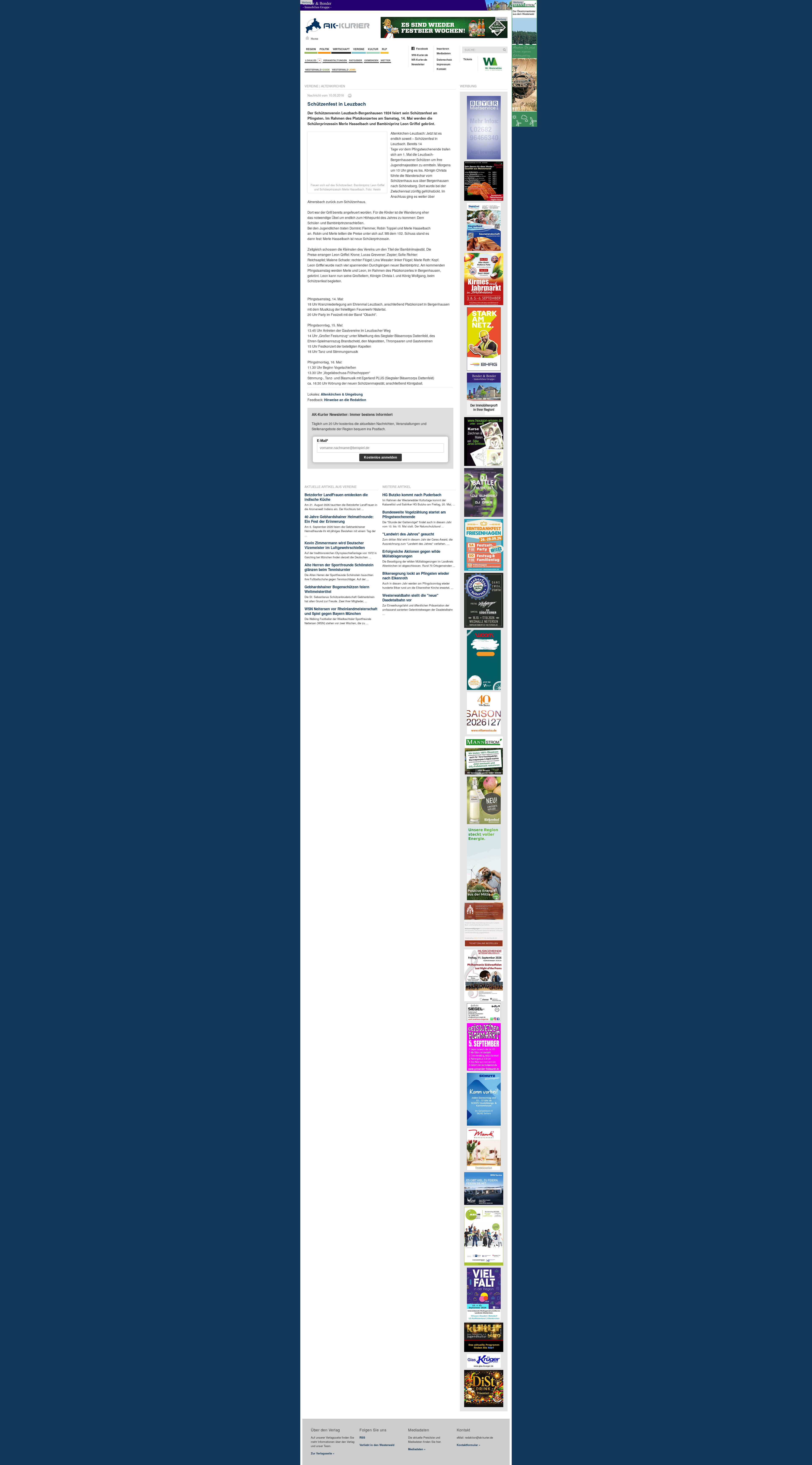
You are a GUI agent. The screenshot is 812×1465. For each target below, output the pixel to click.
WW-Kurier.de (419, 55)
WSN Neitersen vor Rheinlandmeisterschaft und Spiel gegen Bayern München (340, 611)
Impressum (443, 64)
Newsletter (418, 64)
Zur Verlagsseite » (322, 1453)
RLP (384, 49)
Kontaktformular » (468, 1445)
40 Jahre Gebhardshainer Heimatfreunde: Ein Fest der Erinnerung (339, 519)
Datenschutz (444, 59)
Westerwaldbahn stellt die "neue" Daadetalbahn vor (410, 597)
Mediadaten (444, 53)
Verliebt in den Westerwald (376, 1445)
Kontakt (441, 69)
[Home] (307, 38)
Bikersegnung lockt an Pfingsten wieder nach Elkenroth (415, 575)
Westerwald (317, 69)
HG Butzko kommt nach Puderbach (411, 494)
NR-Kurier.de (419, 59)
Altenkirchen (333, 86)
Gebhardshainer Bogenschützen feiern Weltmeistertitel (336, 589)
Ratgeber (355, 60)
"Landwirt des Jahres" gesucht (408, 534)
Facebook (422, 49)
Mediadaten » (416, 1449)
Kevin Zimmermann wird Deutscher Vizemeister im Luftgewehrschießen (334, 545)
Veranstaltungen (335, 60)
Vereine (359, 49)
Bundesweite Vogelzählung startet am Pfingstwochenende (414, 514)
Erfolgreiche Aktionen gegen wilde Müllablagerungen (411, 553)
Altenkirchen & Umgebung (342, 394)
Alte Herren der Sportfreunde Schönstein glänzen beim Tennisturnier (338, 567)
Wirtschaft (341, 49)
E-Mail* (322, 440)
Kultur (373, 49)
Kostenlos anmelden (380, 457)
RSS (362, 1437)
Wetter (385, 60)
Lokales (311, 60)
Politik (324, 49)
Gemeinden (371, 60)
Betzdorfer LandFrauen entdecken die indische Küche (336, 497)
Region (311, 49)
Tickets (467, 59)
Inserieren (443, 49)
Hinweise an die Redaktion (345, 399)
